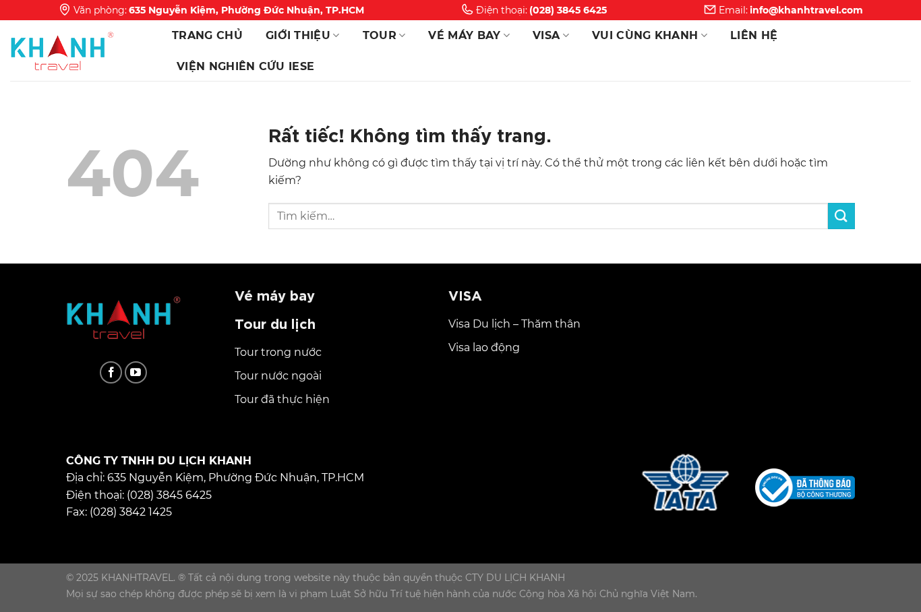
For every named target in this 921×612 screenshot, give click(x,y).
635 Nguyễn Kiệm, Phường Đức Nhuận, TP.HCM (246, 10)
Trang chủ (207, 35)
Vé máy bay (464, 35)
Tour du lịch (275, 322)
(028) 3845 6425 (568, 10)
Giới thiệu (298, 35)
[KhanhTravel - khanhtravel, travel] (77, 50)
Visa (546, 35)
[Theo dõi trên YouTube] (136, 372)
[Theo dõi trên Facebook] (111, 372)
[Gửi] (841, 216)
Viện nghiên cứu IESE (245, 66)
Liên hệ (753, 35)
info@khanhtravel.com (806, 10)
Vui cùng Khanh (645, 35)
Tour (379, 35)
